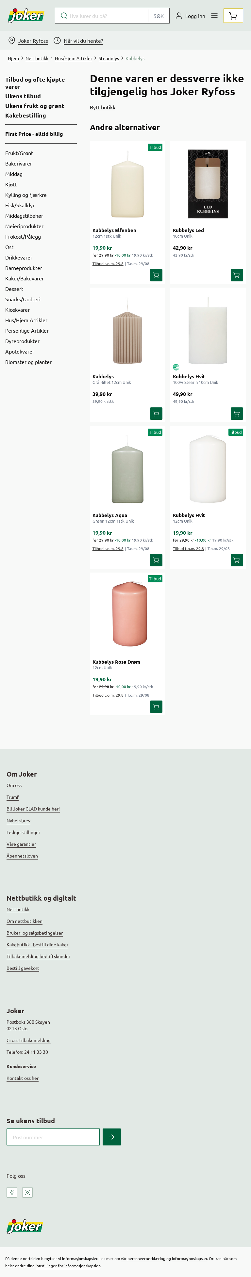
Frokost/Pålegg (23, 236)
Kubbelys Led (188, 230)
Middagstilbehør (24, 215)
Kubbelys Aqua (109, 515)
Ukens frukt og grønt (34, 105)
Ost (9, 247)
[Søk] (112, 1136)
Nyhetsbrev (18, 820)
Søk (159, 15)
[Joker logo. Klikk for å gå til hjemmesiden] (26, 16)
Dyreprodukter (22, 341)
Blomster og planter (28, 361)
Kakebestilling (25, 115)
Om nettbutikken (24, 921)
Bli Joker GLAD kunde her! (33, 809)
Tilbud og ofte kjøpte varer (35, 83)
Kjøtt (11, 184)
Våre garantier (21, 844)
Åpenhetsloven (22, 856)
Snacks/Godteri (23, 299)
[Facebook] (12, 1192)
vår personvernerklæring (143, 1258)
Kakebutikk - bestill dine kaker (37, 944)
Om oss (14, 785)
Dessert (14, 288)
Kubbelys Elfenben (114, 230)
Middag (14, 173)
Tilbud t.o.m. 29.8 (108, 263)
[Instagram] (27, 1192)
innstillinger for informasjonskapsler (68, 1265)
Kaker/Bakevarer (24, 278)
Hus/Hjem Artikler (26, 320)
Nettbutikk (18, 909)
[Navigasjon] (214, 16)
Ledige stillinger (23, 832)
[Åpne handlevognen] (233, 15)
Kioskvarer (17, 309)
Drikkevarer (18, 257)
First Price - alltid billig (34, 133)
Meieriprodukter (24, 226)
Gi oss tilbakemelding (29, 1040)
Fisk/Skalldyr (20, 205)
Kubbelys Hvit (189, 376)
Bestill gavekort (23, 968)
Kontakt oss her (23, 1078)
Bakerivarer (18, 163)
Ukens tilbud (23, 96)
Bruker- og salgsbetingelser (35, 933)
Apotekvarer (19, 351)
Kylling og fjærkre (26, 194)
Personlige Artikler (27, 330)
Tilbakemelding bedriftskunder (38, 956)
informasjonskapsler (189, 1258)
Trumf (13, 797)
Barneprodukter (23, 267)
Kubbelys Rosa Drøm (116, 661)
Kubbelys (103, 376)
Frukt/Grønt (19, 153)
